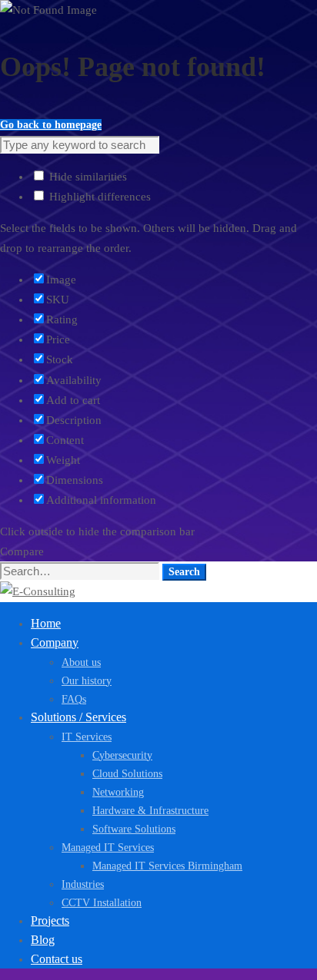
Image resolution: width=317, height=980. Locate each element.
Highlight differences (98, 196)
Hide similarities (86, 177)
